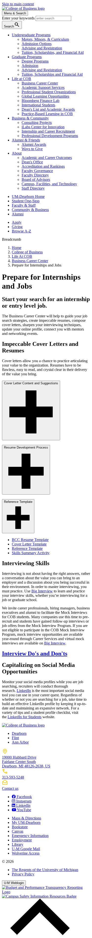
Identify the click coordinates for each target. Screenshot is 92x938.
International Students (38, 105)
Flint (15, 738)
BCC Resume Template (30, 540)
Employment (22, 840)
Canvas (17, 831)
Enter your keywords (19, 18)
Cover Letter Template (29, 544)
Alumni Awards (34, 144)
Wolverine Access (25, 853)
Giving (17, 227)
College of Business (27, 252)
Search (12, 24)
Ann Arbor (20, 742)
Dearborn (19, 733)
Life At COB (22, 256)
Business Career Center (40, 83)
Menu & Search (15, 13)
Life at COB (21, 79)
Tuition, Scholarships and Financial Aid (52, 74)
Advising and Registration (42, 48)
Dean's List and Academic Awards (48, 109)
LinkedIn (24, 691)
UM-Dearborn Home (28, 196)
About (17, 153)
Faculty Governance (37, 171)
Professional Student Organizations (49, 92)
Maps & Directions (26, 818)
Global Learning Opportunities (45, 96)
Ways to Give (32, 149)
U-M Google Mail (26, 849)
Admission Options (37, 44)
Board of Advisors (36, 179)
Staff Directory (33, 188)
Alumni (18, 214)
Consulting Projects (37, 122)
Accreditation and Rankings (43, 166)
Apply (17, 222)
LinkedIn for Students (24, 717)
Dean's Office (32, 162)
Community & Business (30, 210)
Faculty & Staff (24, 205)
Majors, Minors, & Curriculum (45, 39)
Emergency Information (30, 836)
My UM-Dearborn (26, 822)
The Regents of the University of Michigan (45, 870)
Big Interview (42, 591)
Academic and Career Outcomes (47, 158)
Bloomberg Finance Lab (40, 101)
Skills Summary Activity (31, 553)
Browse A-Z (21, 231)
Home (16, 248)
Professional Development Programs (50, 136)
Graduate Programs (27, 57)
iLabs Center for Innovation (43, 127)
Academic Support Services (43, 87)
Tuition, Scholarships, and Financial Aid (53, 52)
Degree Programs (35, 61)
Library (17, 844)
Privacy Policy (23, 874)
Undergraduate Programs (31, 35)
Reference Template (27, 548)
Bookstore (20, 827)
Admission (30, 66)
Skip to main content (18, 4)
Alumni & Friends (26, 140)
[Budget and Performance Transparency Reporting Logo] (46, 892)
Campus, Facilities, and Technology (49, 184)
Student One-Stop (25, 201)
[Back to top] (39, 934)
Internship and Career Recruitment (48, 131)
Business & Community (30, 118)
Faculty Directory (35, 175)
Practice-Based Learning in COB (47, 114)
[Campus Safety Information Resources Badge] (39, 896)
